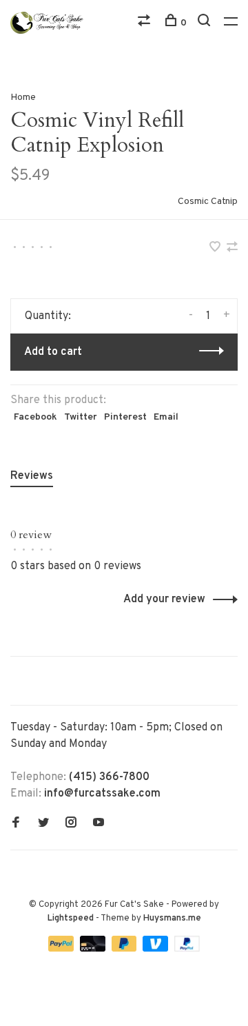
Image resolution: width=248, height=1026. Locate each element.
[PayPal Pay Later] (126, 949)
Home (23, 97)
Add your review (164, 599)
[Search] (206, 23)
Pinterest (125, 417)
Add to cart (53, 352)
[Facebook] (15, 824)
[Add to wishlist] (216, 249)
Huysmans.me (172, 918)
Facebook (35, 417)
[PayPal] (62, 949)
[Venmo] (157, 949)
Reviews (31, 476)
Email (166, 417)
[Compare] (146, 23)
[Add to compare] (232, 249)
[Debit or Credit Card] (94, 949)
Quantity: (48, 316)
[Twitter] (43, 824)
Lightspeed (71, 918)
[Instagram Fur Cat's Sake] (70, 824)
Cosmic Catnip (208, 201)
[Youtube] (98, 824)
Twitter (80, 417)
